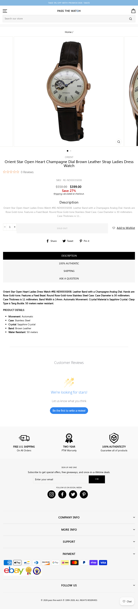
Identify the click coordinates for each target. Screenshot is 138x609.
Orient (69, 157)
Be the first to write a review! (69, 410)
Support (69, 541)
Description (69, 255)
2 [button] (71, 151)
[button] (123, 227)
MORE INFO (69, 529)
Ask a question (69, 278)
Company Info (69, 517)
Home (68, 31)
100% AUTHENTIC (69, 263)
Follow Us (69, 585)
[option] (69, 2)
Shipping (58, 193)
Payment (69, 554)
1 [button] (68, 151)
